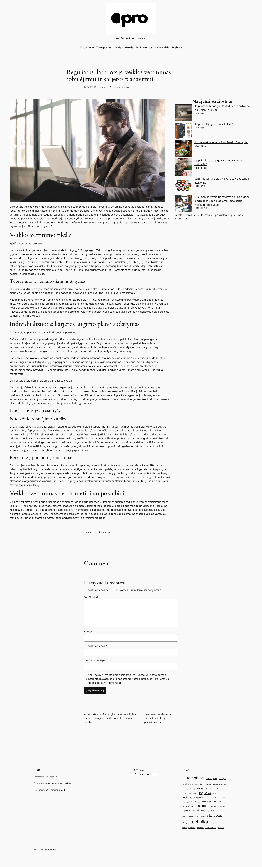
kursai (195, 794)
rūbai (213, 810)
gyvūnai (185, 789)
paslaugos (202, 806)
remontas (189, 810)
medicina (198, 797)
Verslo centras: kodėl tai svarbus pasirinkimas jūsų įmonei (210, 215)
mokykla (222, 798)
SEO (196, 816)
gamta (215, 784)
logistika (205, 793)
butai (215, 779)
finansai (207, 784)
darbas (89, 532)
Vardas (89, 631)
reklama (222, 806)
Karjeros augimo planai (23, 357)
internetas (209, 789)
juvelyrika (218, 789)
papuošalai (187, 806)
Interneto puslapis (95, 660)
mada (214, 794)
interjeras (196, 788)
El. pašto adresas (95, 646)
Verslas (125, 87)
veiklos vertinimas (35, 206)
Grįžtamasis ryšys (20, 426)
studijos (185, 823)
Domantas (115, 87)
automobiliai (193, 778)
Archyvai (139, 770)
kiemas (186, 793)
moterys (185, 802)
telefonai (213, 823)
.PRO (37, 770)
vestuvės (191, 828)
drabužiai (198, 784)
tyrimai (220, 823)
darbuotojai (104, 532)
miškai (206, 798)
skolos (202, 816)
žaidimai (200, 828)
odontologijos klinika (212, 801)
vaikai (184, 828)
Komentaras (92, 596)
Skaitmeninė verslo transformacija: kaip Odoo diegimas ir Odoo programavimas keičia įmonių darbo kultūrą (222, 200)
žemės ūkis (210, 827)
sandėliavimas (188, 816)
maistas (187, 797)
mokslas (214, 798)
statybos (214, 815)
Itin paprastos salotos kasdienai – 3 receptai (221, 142)
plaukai (213, 806)
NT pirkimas (195, 802)
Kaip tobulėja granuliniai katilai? (213, 124)
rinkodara (203, 810)
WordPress (50, 849)
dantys (222, 778)
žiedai (221, 827)
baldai (209, 778)
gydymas (223, 784)
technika (199, 822)
